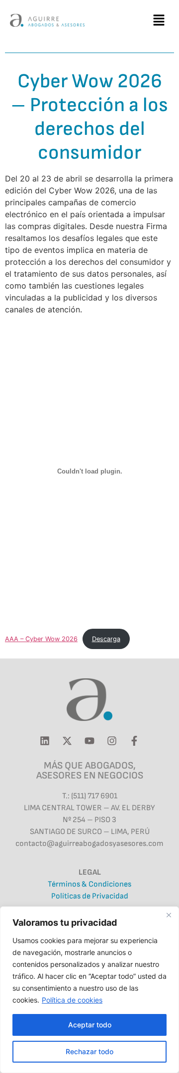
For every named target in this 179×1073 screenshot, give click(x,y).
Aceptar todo (89, 1024)
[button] (159, 20)
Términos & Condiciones (89, 884)
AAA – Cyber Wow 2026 (41, 639)
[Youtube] (89, 741)
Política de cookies (72, 1000)
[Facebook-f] (134, 741)
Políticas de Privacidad (89, 896)
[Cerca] (169, 915)
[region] (89, 989)
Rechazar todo (89, 1051)
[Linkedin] (45, 741)
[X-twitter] (67, 741)
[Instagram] (112, 741)
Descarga (106, 639)
